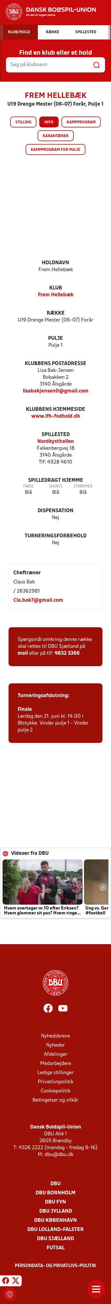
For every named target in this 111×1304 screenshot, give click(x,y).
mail (23, 653)
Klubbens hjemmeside (55, 409)
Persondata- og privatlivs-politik (55, 1266)
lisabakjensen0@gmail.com (56, 391)
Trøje (28, 486)
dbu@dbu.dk (59, 1154)
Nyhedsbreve (55, 1036)
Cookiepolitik (55, 1091)
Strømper (82, 486)
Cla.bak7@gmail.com (38, 600)
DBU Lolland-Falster (55, 1229)
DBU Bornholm (55, 1193)
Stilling (23, 122)
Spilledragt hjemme (55, 480)
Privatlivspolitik (55, 1082)
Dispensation (55, 510)
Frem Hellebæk (55, 295)
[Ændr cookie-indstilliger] (10, 1294)
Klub (55, 288)
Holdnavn (55, 263)
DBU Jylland (55, 1211)
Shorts (55, 486)
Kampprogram (81, 122)
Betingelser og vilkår (55, 1100)
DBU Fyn (55, 1202)
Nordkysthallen (55, 441)
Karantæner (56, 136)
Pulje (55, 338)
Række (56, 313)
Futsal (56, 1248)
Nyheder (55, 1045)
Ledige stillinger (56, 1072)
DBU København (55, 1220)
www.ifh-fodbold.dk (55, 416)
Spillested (56, 434)
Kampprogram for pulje (55, 150)
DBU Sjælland (55, 1238)
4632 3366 (67, 653)
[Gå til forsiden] (48, 11)
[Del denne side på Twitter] (15, 1281)
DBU (55, 1183)
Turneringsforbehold (56, 536)
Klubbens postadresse (55, 363)
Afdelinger (55, 1054)
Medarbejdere (55, 1063)
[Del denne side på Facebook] (5, 1281)
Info (49, 122)
